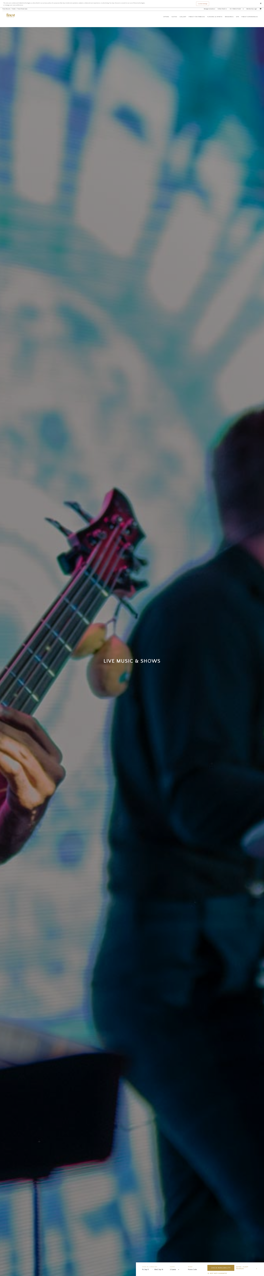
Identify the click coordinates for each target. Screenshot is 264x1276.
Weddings (229, 16)
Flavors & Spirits (214, 16)
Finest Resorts (6, 9)
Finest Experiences (250, 16)
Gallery (183, 16)
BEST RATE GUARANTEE (218, 1273)
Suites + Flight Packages (242, 1267)
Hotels (14, 9)
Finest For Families (197, 16)
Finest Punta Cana (22, 9)
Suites (174, 16)
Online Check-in (222, 9)
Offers (166, 16)
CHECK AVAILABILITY (221, 1268)
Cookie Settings (202, 3)
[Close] (260, 3)
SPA (237, 16)
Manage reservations (209, 9)
